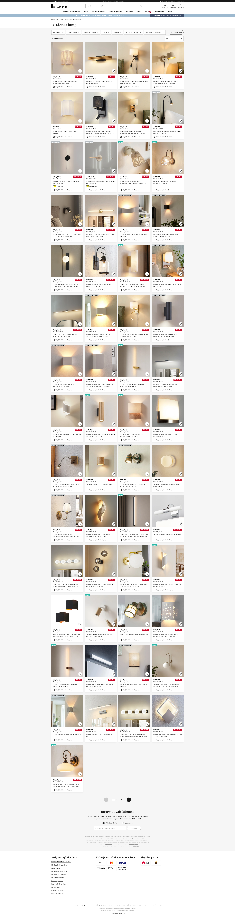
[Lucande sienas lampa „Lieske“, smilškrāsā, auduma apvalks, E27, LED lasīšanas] (134, 115)
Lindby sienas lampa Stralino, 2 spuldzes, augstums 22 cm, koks (100, 435)
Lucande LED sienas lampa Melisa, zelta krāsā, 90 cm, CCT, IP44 (100, 235)
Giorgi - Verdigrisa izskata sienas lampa (134, 634)
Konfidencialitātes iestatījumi (79, 905)
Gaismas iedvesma (57, 890)
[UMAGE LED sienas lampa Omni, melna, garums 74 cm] (67, 167)
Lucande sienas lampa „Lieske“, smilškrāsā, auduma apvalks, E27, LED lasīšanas (133, 132)
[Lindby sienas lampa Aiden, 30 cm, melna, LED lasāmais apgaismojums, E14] (101, 115)
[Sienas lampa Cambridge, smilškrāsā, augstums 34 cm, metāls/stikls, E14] (168, 668)
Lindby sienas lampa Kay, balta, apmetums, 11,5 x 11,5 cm (64, 385)
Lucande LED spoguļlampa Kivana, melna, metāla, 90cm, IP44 (165, 385)
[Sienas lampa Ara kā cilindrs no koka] (101, 468)
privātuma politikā (133, 844)
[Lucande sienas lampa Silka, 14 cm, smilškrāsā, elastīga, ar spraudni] (168, 65)
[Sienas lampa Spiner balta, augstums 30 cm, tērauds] (67, 418)
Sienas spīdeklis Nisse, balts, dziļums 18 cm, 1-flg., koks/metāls (100, 635)
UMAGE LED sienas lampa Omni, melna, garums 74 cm (66, 182)
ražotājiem (136, 846)
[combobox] (114, 6)
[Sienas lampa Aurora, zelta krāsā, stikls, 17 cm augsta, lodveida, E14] (134, 568)
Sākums (53, 19)
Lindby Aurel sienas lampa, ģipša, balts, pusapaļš (133, 235)
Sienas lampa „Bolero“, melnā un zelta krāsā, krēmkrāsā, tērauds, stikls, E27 (66, 785)
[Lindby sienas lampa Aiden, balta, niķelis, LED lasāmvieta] (168, 268)
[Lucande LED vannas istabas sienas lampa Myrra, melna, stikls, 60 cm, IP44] (134, 718)
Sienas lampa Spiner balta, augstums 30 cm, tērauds (67, 435)
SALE (147, 11)
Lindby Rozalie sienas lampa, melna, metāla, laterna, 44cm (98, 285)
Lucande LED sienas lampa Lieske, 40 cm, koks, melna (99, 82)
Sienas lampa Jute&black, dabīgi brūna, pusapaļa (133, 685)
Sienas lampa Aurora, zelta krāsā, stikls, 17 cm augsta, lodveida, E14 (133, 585)
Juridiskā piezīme (92, 905)
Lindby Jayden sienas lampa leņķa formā (67, 734)
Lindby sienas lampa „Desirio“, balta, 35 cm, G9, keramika (167, 585)
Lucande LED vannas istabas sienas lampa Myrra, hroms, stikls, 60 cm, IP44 (66, 585)
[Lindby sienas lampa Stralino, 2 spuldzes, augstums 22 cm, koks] (101, 418)
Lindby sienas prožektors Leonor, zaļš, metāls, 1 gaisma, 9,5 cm (133, 485)
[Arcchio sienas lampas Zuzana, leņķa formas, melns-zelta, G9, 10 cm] (168, 218)
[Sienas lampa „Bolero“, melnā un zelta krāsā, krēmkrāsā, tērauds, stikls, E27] (67, 768)
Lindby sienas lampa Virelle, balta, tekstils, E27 (64, 132)
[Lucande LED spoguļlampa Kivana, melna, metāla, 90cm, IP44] (168, 368)
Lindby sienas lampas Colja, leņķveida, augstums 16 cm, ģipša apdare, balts (99, 385)
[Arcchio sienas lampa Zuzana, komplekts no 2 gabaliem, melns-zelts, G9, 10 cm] (67, 618)
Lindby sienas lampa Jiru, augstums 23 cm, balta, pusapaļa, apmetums (166, 635)
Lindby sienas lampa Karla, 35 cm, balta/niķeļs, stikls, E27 (165, 435)
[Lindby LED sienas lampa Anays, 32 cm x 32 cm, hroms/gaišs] (168, 718)
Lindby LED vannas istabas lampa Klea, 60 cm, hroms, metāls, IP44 (100, 685)
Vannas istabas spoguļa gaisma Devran (167, 534)
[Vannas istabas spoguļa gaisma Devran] (168, 518)
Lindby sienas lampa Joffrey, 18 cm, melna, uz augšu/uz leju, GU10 (165, 335)
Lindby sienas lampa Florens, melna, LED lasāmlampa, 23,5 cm (134, 82)
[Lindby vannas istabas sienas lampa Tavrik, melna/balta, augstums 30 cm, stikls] (67, 268)
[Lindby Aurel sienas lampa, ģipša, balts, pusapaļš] (134, 218)
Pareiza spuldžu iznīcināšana (155, 905)
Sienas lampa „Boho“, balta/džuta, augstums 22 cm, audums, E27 (131, 435)
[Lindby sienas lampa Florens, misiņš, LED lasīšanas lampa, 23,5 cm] (134, 318)
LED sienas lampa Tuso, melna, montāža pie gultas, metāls (167, 132)
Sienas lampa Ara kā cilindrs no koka (99, 484)
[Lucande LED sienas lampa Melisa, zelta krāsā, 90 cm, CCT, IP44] (101, 218)
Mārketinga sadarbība (59, 871)
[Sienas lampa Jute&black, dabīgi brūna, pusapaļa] (134, 668)
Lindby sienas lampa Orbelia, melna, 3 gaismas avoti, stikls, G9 (99, 585)
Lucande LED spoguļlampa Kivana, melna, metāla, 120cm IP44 (65, 335)
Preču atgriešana (57, 881)
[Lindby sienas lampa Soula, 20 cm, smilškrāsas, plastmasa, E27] (67, 65)
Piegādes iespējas (57, 878)
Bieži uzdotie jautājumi (59, 865)
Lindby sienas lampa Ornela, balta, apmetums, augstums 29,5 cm (98, 535)
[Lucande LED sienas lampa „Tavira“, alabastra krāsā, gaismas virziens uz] (134, 268)
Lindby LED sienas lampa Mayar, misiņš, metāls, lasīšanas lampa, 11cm (67, 485)
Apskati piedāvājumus (114, 15)
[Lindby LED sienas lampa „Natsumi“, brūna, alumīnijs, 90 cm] (67, 668)
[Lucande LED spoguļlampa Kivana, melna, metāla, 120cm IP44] (67, 318)
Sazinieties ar (56, 868)
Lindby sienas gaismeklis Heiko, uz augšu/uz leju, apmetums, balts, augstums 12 (98, 335)
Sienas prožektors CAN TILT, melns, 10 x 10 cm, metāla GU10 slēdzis (67, 235)
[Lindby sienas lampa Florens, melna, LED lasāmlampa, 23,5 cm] (134, 65)
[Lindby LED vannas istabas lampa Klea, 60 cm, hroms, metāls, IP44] (101, 668)
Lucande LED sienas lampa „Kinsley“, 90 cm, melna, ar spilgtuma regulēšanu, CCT (134, 535)
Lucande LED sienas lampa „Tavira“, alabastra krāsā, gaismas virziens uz (132, 285)
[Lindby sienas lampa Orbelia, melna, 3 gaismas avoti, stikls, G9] (101, 568)
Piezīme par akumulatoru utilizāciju (138, 905)
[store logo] (59, 6)
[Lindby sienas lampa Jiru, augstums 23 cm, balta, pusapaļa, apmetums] (168, 618)
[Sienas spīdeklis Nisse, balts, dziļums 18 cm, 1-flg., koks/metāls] (101, 618)
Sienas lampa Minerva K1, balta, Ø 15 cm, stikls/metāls (167, 485)
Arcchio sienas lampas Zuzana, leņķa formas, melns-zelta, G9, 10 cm (166, 235)
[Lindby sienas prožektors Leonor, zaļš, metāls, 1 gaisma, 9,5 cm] (134, 468)
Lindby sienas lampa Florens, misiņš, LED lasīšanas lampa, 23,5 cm (134, 335)
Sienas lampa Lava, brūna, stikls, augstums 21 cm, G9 (164, 182)
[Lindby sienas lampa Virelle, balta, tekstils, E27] (67, 115)
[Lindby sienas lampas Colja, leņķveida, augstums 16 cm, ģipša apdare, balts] (101, 368)
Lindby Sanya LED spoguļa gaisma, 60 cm (99, 735)
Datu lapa (60, 186)
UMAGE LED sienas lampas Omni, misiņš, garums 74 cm (100, 182)
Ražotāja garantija (57, 893)
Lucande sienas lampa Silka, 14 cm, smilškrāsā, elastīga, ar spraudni (165, 82)
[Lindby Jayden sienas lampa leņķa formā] (67, 718)
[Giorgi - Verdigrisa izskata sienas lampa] (134, 618)
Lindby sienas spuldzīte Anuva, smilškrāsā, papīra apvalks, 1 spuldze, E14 (133, 182)
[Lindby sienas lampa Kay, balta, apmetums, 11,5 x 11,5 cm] (67, 368)
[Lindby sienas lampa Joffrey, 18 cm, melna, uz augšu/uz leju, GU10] (168, 318)
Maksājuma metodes (58, 874)
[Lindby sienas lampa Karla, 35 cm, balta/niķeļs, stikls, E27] (168, 418)
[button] (80, 71)
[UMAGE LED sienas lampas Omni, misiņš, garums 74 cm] (101, 167)
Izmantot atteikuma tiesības (61, 862)
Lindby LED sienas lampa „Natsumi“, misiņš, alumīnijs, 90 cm (132, 385)
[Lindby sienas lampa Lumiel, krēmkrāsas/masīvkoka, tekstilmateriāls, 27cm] (67, 518)
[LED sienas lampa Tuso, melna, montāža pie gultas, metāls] (168, 115)
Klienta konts (55, 887)
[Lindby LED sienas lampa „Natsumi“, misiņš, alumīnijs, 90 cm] (134, 368)
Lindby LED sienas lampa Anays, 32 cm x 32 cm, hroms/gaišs (167, 735)
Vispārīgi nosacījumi (103, 905)
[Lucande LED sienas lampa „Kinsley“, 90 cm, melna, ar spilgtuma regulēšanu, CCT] (134, 518)
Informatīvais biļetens (58, 884)
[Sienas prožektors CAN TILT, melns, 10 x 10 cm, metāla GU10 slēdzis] (67, 218)
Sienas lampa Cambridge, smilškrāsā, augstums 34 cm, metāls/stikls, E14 (166, 685)
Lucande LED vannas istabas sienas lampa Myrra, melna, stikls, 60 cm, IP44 (133, 735)
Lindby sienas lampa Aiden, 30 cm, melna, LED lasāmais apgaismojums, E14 (100, 132)
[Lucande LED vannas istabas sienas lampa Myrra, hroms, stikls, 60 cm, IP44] (67, 568)
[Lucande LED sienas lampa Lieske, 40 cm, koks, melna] (101, 65)
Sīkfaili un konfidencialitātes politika (118, 905)
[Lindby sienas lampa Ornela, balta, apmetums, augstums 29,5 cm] (101, 518)
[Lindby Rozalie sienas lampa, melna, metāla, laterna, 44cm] (101, 268)
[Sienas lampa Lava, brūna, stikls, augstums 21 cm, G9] (168, 167)
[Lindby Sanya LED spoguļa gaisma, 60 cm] (101, 718)
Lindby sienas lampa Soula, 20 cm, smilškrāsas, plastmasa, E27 (65, 82)
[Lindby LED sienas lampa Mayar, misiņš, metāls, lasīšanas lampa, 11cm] (67, 468)
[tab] (58, 32)
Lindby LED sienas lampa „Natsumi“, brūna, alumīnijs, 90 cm (65, 685)
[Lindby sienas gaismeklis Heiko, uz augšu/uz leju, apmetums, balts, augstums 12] (101, 318)
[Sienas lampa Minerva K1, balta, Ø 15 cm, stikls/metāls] (168, 468)
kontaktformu (108, 844)
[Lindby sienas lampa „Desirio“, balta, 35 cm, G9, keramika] (168, 568)
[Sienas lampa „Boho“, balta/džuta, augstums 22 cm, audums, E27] (134, 418)
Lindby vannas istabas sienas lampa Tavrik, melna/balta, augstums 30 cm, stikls (66, 285)
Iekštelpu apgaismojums (66, 19)
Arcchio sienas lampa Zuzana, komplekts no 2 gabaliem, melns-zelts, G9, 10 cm (67, 635)
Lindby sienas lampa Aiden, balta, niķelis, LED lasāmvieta (167, 285)
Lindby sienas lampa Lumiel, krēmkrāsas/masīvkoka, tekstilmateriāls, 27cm (67, 535)
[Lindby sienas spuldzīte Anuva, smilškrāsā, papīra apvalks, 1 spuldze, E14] (134, 167)
